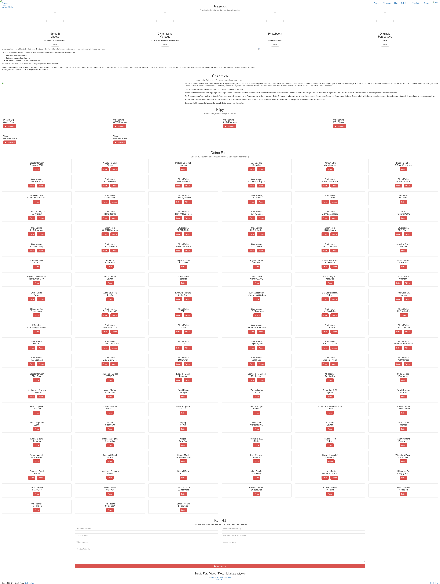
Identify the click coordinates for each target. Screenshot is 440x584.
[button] (435, 2)
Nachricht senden (220, 566)
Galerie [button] (404, 3)
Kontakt (426, 3)
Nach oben (434, 583)
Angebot (377, 3)
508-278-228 (220, 579)
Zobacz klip (10, 126)
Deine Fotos (415, 3)
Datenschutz (29, 583)
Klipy (396, 3)
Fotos (37, 169)
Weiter (55, 44)
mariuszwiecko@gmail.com (221, 577)
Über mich (387, 3)
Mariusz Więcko (7, 7)
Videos (114, 169)
